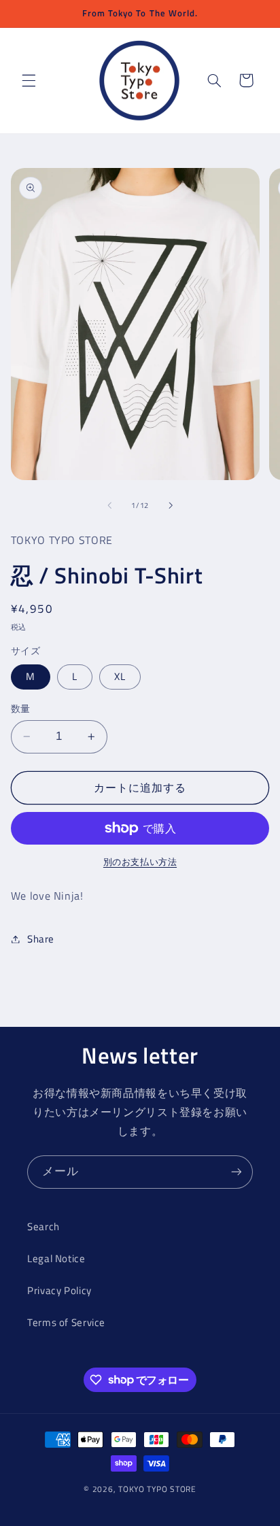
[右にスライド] (171, 505)
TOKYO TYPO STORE (157, 1489)
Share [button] (40, 939)
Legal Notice (56, 1258)
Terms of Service (66, 1322)
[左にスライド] (109, 505)
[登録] (236, 1172)
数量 (21, 708)
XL (120, 676)
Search (43, 1226)
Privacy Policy (59, 1290)
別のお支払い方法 (140, 862)
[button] (28, 80)
